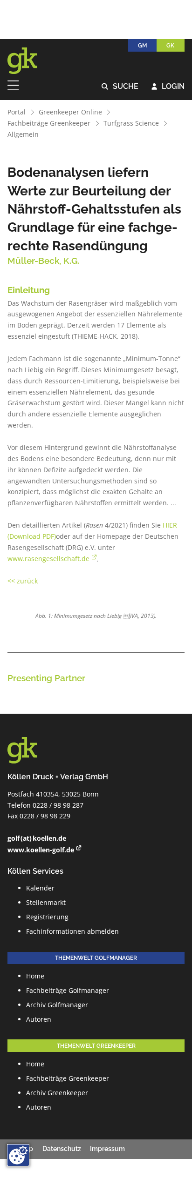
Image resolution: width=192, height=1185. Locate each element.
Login (168, 87)
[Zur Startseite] (28, 60)
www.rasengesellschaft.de (48, 558)
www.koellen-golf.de (40, 849)
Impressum (107, 1148)
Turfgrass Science (131, 123)
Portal (16, 111)
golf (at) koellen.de (36, 838)
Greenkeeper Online (70, 111)
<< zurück (22, 580)
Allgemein (23, 134)
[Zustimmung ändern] (18, 1155)
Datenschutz (61, 1148)
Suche (120, 87)
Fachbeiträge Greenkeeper (48, 123)
